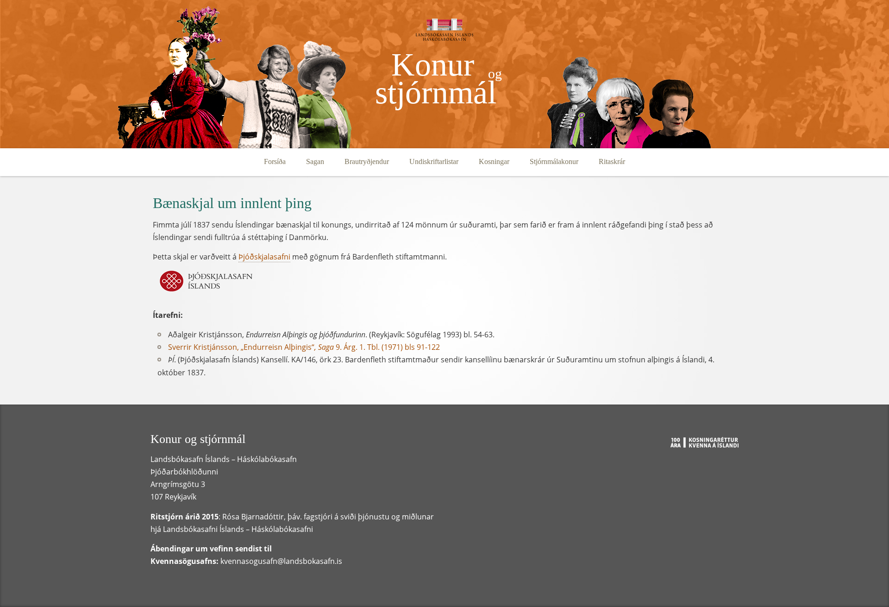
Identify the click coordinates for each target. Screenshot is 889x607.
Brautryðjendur (366, 161)
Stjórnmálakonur (554, 161)
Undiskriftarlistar (433, 161)
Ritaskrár (612, 161)
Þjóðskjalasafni (264, 257)
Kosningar (494, 161)
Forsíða (275, 161)
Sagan (315, 161)
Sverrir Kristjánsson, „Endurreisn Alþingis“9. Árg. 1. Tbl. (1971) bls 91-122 (304, 347)
